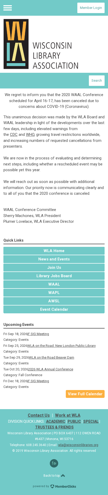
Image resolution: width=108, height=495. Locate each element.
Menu (7, 8)
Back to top (52, 475)
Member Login (91, 8)
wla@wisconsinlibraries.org (78, 445)
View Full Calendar (85, 394)
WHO (30, 134)
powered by (41, 486)
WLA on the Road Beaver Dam (51, 357)
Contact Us (39, 415)
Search (96, 80)
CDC (14, 134)
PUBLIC (74, 421)
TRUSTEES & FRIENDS (54, 427)
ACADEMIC (55, 421)
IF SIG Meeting (38, 334)
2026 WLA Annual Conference (50, 369)
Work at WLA (67, 415)
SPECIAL (91, 421)
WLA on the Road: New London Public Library (61, 346)
